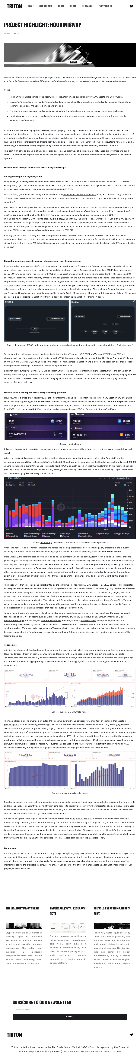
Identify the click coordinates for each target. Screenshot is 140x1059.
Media (72, 6)
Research (87, 6)
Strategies (45, 6)
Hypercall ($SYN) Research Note (68, 910)
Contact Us (106, 6)
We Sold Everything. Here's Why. (112, 910)
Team (61, 6)
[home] (14, 6)
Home (31, 6)
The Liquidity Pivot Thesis (22, 908)
